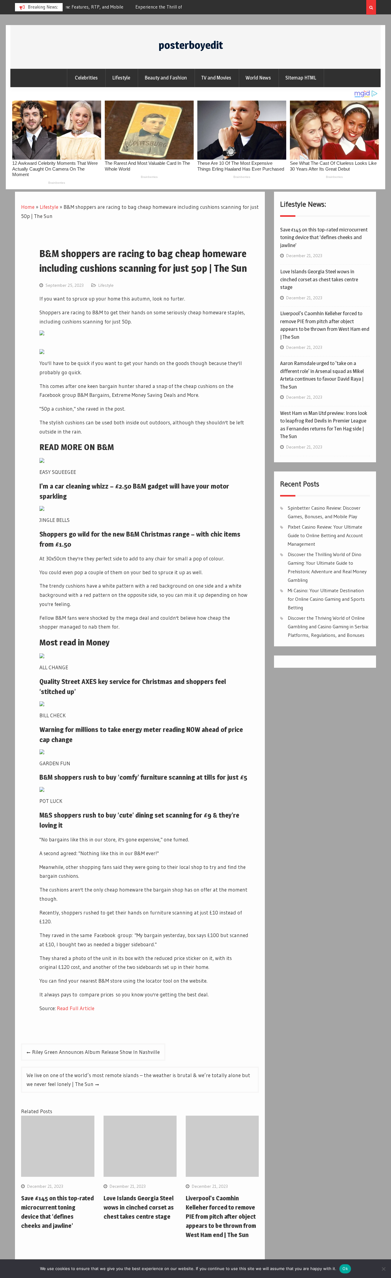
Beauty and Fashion (165, 78)
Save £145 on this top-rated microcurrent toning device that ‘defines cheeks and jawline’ (323, 237)
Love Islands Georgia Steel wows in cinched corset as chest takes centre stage (139, 1207)
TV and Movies (216, 78)
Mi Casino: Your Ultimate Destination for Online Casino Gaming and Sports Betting (326, 599)
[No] (383, 1269)
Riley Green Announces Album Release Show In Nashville (96, 1052)
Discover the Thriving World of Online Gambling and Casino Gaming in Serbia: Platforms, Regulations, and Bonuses (328, 626)
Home (28, 207)
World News (258, 78)
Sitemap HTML (300, 78)
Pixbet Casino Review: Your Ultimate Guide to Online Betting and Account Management (325, 535)
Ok (345, 1268)
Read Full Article (75, 1008)
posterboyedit (191, 45)
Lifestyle (121, 78)
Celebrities (86, 78)
